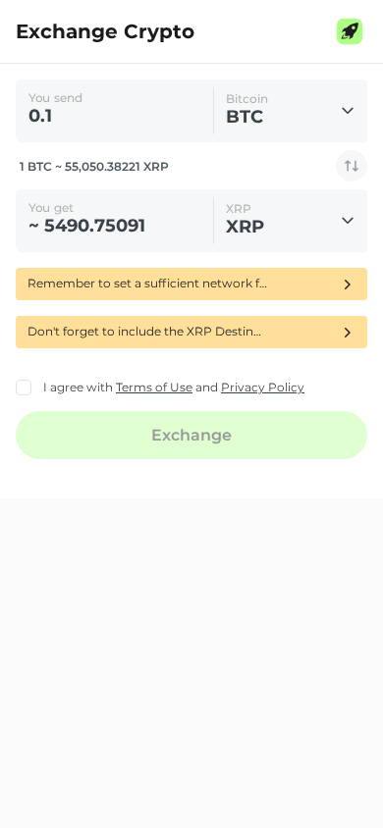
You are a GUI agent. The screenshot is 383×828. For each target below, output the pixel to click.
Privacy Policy (262, 387)
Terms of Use (154, 387)
